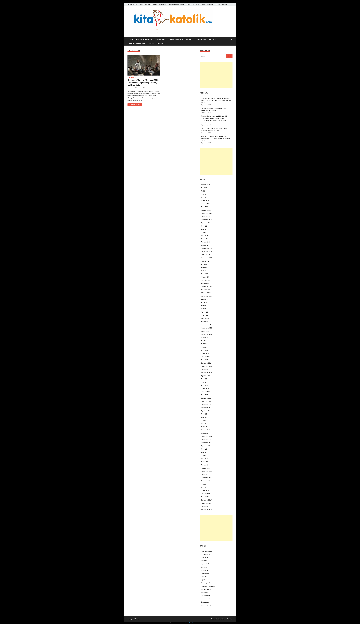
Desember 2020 (206, 398)
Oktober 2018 (205, 474)
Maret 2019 (205, 462)
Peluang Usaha (206, 589)
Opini (203, 580)
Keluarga (182, 4)
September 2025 (206, 219)
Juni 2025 (204, 229)
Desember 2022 (206, 325)
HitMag (230, 619)
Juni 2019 (204, 452)
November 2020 (206, 401)
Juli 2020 (204, 414)
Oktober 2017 (205, 506)
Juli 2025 (204, 226)
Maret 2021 (205, 388)
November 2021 (206, 366)
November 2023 (206, 290)
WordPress (222, 619)
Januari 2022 (205, 360)
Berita (197, 4)
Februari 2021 (205, 391)
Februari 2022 (205, 356)
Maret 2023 (205, 315)
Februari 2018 (205, 493)
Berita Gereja (205, 554)
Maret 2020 (205, 427)
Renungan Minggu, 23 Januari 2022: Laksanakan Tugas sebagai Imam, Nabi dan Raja (143, 82)
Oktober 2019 (205, 439)
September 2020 (206, 407)
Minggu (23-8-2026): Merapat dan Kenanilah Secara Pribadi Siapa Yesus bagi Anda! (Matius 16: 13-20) (216, 100)
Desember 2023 (206, 286)
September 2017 (206, 509)
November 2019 (206, 436)
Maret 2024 (205, 277)
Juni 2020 (204, 417)
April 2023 (204, 312)
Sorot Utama (205, 602)
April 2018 (204, 487)
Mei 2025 (204, 232)
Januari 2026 (205, 207)
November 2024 (206, 251)
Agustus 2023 (205, 299)
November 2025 (206, 213)
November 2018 (206, 471)
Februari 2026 (205, 204)
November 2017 (206, 503)
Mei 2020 (204, 420)
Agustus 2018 (205, 481)
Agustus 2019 (205, 446)
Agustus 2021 (205, 376)
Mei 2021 (204, 382)
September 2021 (206, 372)
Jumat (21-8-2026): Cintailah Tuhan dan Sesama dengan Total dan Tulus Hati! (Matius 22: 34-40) (215, 138)
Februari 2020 (205, 430)
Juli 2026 (204, 188)
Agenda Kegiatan (206, 551)
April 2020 (204, 423)
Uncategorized (206, 605)
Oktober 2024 (205, 255)
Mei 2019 (204, 455)
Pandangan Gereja (174, 4)
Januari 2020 (205, 433)
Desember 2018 (206, 468)
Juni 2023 (204, 305)
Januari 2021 (205, 395)
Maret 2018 (205, 490)
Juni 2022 (204, 344)
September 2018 (206, 477)
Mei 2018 (204, 484)
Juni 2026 (204, 191)
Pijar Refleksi (132, 77)
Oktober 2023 (205, 293)
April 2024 (204, 274)
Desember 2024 (206, 248)
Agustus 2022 (205, 337)
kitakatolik (143, 88)
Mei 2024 (204, 270)
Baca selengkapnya (135, 104)
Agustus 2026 (205, 184)
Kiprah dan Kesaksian (207, 4)
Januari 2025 (205, 245)
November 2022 (206, 328)
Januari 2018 (205, 497)
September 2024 (206, 258)
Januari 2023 (205, 321)
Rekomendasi (190, 4)
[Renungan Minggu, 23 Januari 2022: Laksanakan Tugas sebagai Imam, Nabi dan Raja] (144, 66)
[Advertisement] (216, 75)
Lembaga (217, 4)
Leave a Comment (152, 88)
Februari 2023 (205, 318)
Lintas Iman (204, 570)
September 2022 (206, 334)
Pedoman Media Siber (151, 4)
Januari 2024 (205, 283)
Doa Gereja (204, 557)
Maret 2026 (205, 200)
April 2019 (204, 458)
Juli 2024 (204, 264)
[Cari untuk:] (216, 56)
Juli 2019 (204, 449)
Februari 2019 (205, 465)
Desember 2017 (206, 500)
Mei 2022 (204, 347)
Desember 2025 (206, 210)
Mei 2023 (204, 309)
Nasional (204, 576)
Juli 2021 (204, 379)
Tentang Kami (162, 4)
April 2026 (204, 197)
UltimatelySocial (193, 623)
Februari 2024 (205, 280)
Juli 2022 (204, 341)
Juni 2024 (204, 267)
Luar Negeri (205, 573)
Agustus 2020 (205, 411)
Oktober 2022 (205, 331)
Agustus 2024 (205, 261)
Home (141, 4)
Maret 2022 (205, 353)
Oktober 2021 (205, 369)
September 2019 (206, 442)
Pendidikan (224, 4)
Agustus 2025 (205, 223)
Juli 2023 (204, 302)
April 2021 (204, 385)
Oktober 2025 (205, 216)
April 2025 (204, 235)
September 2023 (206, 296)
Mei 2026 (204, 194)
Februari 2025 (205, 242)
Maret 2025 (205, 239)
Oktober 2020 (205, 404)
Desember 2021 (206, 363)
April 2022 (204, 350)
